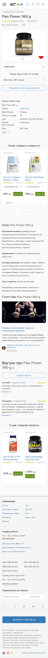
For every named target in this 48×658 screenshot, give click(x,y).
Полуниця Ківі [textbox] (36, 187)
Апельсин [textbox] (9, 66)
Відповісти (6, 392)
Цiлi (27, 513)
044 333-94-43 (31, 562)
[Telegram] (43, 606)
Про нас (28, 509)
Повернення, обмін (10, 513)
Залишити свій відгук (24, 619)
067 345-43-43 (9, 571)
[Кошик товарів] (42, 4)
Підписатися (35, 597)
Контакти (6, 517)
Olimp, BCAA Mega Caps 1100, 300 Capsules (33, 460)
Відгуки (5, 521)
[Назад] (18, 212)
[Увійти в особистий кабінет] (32, 4)
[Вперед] (29, 212)
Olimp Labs (24, 108)
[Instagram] (15, 606)
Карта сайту (30, 517)
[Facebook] (5, 606)
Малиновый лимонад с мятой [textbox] (14, 187)
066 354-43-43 (9, 566)
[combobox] (24, 66)
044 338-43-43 (9, 562)
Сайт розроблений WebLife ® (34, 653)
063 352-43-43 (31, 566)
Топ (26, 505)
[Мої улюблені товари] (37, 4)
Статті (5, 505)
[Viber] (33, 606)
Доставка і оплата (10, 509)
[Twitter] (24, 606)
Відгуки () (32, 21)
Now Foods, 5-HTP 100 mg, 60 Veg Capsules (11, 460)
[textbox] (24, 80)
